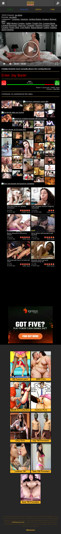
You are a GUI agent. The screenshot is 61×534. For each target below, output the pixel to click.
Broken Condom (18, 23)
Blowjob (53, 19)
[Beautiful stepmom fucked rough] (17, 166)
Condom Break (49, 23)
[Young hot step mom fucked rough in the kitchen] (50, 153)
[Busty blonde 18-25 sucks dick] (13, 130)
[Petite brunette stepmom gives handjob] (39, 123)
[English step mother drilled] (6, 147)
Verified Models (35, 19)
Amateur (45, 19)
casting (46, 28)
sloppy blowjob (7, 30)
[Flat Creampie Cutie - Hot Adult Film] (6, 118)
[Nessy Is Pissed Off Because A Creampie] (17, 143)
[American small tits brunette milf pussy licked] (29, 119)
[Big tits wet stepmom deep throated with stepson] (28, 177)
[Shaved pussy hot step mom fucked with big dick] (50, 174)
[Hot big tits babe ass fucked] (12, 112)
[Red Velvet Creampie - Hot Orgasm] (50, 113)
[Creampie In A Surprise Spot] (28, 107)
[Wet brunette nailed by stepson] (50, 167)
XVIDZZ (10, 9)
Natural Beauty (37, 28)
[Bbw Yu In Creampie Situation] (39, 107)
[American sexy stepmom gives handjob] (28, 149)
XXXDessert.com (18, 522)
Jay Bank (18, 15)
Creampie (16, 19)
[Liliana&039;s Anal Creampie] (6, 160)
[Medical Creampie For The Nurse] (50, 138)
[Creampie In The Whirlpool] (50, 146)
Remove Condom (42, 26)
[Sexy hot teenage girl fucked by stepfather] (17, 184)
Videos (38, 9)
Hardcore (24, 19)
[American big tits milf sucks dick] (17, 123)
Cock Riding (25, 28)
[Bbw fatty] (28, 166)
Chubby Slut (37, 23)
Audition (53, 28)
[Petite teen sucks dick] (50, 123)
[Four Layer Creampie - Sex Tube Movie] (6, 104)
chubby (28, 23)
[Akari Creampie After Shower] (17, 173)
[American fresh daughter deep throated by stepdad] (39, 114)
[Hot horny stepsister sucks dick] (35, 102)
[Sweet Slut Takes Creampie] (17, 151)
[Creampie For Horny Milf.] (6, 168)
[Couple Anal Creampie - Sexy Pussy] (39, 139)
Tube (52, 9)
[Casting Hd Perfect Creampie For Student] (39, 130)
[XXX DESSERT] (30, 3)
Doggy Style (14, 28)
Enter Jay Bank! (14, 75)
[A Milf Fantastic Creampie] (39, 155)
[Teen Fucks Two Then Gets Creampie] (39, 147)
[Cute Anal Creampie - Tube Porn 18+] (50, 181)
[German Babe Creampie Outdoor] (28, 124)
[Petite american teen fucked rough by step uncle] (50, 106)
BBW (3, 21)
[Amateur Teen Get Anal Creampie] (28, 135)
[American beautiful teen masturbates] (6, 134)
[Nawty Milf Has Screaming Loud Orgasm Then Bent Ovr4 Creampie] (39, 171)
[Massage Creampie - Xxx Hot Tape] (50, 160)
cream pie (22, 26)
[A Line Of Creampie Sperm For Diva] (50, 130)
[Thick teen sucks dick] (6, 175)
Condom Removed (9, 26)
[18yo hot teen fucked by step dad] (17, 103)
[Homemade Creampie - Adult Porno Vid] (17, 135)
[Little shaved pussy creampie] (17, 159)
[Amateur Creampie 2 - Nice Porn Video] (39, 163)
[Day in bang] (39, 178)
